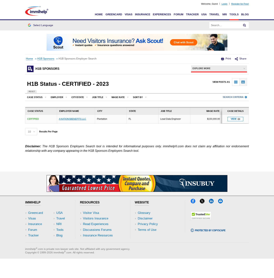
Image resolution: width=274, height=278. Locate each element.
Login (224, 4)
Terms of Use (147, 230)
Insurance (142, 14)
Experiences (162, 14)
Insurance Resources (98, 235)
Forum (178, 14)
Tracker (192, 14)
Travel (214, 14)
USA (204, 14)
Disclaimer (145, 218)
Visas (128, 14)
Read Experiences (95, 224)
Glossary (144, 213)
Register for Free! (240, 4)
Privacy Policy (148, 224)
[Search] (244, 25)
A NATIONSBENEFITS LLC (72, 119)
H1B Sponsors (45, 58)
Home (99, 14)
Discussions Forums (97, 230)
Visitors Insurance (95, 218)
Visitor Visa (91, 213)
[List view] (236, 82)
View (233, 119)
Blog (245, 14)
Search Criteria (233, 97)
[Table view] (243, 82)
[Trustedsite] (201, 219)
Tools (234, 14)
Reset (32, 91)
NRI (224, 14)
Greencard (113, 14)
